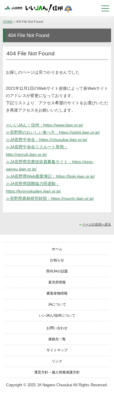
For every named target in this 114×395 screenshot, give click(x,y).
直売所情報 (57, 282)
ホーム (57, 249)
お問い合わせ (57, 328)
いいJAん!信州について (57, 315)
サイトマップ (57, 350)
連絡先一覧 (57, 339)
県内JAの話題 (57, 271)
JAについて (57, 304)
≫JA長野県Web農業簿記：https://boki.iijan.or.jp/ (50, 176)
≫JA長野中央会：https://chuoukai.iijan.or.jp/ (46, 139)
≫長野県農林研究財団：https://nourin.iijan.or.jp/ (50, 198)
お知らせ (57, 260)
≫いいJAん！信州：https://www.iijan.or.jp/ (44, 125)
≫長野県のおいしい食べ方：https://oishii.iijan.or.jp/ (53, 132)
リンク (57, 361)
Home (8, 21)
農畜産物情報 (57, 293)
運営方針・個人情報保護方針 (57, 372)
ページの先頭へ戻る (96, 224)
